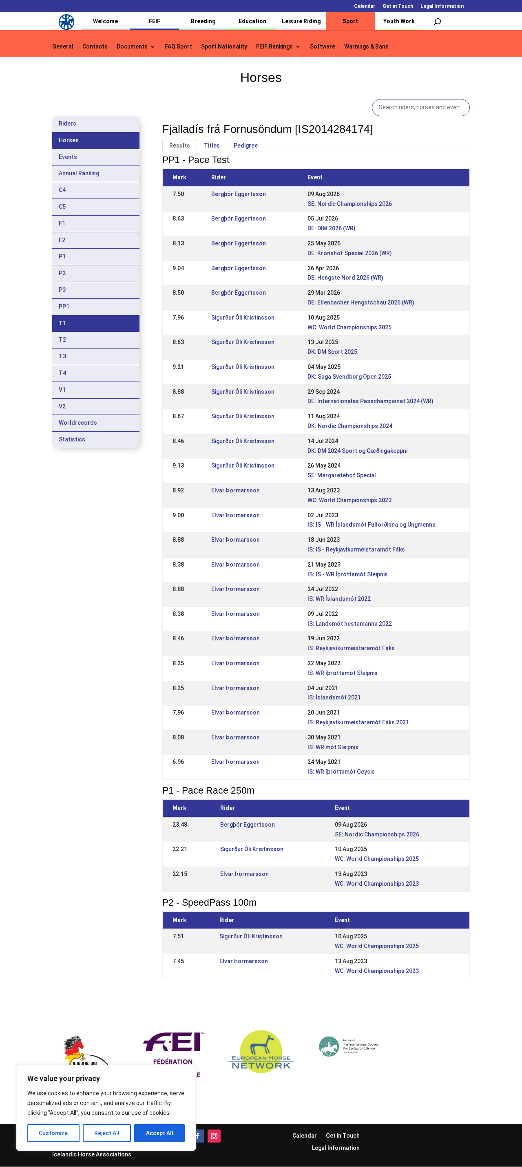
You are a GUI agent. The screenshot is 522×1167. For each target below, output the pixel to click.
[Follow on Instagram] (214, 1136)
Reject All (106, 1133)
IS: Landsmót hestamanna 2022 (349, 623)
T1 (62, 323)
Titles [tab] (212, 145)
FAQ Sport (178, 47)
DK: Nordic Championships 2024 (349, 426)
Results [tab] (179, 145)
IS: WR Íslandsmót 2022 (339, 599)
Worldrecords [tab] (78, 422)
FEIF (154, 21)
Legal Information (442, 6)
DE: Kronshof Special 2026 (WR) (349, 253)
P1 (62, 256)
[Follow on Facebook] (197, 1136)
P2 (62, 273)
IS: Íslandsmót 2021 (334, 697)
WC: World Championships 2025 (349, 327)
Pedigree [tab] (246, 145)
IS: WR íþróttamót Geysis (341, 771)
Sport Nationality (224, 47)
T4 (62, 373)
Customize (53, 1133)
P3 (62, 290)
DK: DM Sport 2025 (332, 352)
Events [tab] (68, 157)
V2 (62, 406)
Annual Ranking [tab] (79, 173)
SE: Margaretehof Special (341, 475)
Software (322, 47)
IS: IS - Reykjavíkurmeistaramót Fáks (356, 549)
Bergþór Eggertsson (238, 194)
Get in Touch (398, 6)
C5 (62, 206)
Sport (350, 21)
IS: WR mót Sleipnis (332, 747)
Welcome (105, 21)
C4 (62, 190)
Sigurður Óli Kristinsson (242, 317)
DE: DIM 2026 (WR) (331, 228)
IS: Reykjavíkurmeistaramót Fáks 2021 (358, 722)
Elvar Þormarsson (235, 490)
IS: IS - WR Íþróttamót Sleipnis (347, 574)
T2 (62, 339)
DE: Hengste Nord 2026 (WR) (345, 277)
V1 (62, 389)
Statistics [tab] (72, 439)
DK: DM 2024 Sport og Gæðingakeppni (357, 451)
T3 (62, 356)
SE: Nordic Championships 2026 (349, 204)
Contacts (95, 47)
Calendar (364, 6)
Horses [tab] (69, 140)
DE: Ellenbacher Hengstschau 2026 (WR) (360, 302)
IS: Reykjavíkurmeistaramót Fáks (351, 648)
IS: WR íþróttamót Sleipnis (342, 673)
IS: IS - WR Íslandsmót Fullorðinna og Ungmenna (371, 524)
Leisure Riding (301, 21)
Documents (132, 47)
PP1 (64, 306)
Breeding (203, 21)
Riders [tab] (67, 123)
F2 (62, 240)
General (62, 47)
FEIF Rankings (274, 47)
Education (252, 21)
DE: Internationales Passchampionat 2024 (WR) (370, 401)
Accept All (159, 1133)
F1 (62, 223)
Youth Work (399, 21)
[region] (106, 1108)
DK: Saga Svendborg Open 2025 (349, 376)
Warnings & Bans (366, 47)
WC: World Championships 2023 (349, 500)
